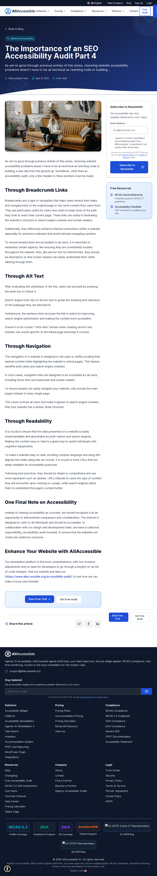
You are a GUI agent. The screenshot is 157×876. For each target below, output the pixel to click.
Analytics (10, 736)
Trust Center (112, 770)
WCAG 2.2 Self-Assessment (21, 785)
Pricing (58, 11)
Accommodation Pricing (69, 715)
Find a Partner (63, 780)
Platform (10, 715)
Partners (116, 11)
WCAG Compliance (116, 710)
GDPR (109, 801)
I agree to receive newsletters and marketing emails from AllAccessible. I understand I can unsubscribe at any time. (131, 143)
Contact (134, 11)
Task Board (11, 731)
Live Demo (11, 790)
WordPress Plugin (15, 752)
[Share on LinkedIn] (97, 623)
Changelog (11, 775)
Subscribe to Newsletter (127, 167)
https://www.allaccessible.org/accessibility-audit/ (39, 576)
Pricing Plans (62, 710)
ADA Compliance (115, 721)
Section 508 (112, 731)
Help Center (12, 801)
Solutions (41, 11)
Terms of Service (115, 785)
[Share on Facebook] (88, 623)
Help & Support (115, 3)
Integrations (12, 757)
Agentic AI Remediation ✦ (20, 726)
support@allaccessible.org (25, 671)
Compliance (77, 11)
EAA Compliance (115, 726)
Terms (100, 697)
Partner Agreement (116, 790)
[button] (146, 691)
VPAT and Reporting (17, 746)
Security (110, 775)
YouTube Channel (15, 796)
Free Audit (145, 11)
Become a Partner (66, 785)
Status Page (12, 811)
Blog (129, 3)
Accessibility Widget (16, 710)
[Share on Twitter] (79, 623)
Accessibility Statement (118, 741)
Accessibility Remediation (19, 721)
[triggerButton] (7, 868)
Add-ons (60, 731)
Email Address (117, 123)
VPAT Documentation (118, 736)
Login (149, 3)
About (58, 770)
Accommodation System (19, 741)
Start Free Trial (38, 599)
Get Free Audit (68, 599)
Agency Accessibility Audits (71, 790)
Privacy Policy (128, 155)
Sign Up (139, 3)
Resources (98, 11)
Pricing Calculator (65, 721)
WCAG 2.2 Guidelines (117, 715)
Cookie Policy (113, 796)
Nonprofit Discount (66, 726)
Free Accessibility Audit (18, 780)
